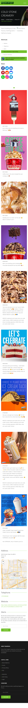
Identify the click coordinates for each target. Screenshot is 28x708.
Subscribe (5, 630)
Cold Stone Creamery (15, 577)
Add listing (4, 677)
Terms (3, 665)
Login (3, 679)
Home (2, 19)
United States (9, 19)
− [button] (3, 564)
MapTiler (13, 588)
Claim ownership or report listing (11, 51)
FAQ (3, 670)
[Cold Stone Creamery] (14, 575)
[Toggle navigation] (25, 3)
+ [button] (3, 561)
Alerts (5, 49)
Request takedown (8, 54)
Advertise (4, 674)
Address (5, 43)
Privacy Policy (5, 668)
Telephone (6, 46)
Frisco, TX (17, 19)
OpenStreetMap (19, 588)
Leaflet (9, 588)
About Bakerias (6, 662)
